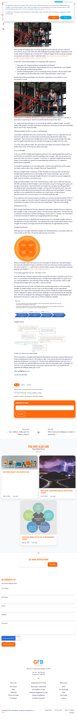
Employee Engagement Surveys (38, 692)
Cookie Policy (47, 9)
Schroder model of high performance (39, 269)
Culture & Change (13, 695)
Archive (29, 385)
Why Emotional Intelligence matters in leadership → (61, 433)
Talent (13, 689)
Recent (17, 385)
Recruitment (13, 687)
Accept (53, 17)
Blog (63, 692)
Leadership (13, 692)
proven (29, 267)
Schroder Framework (38, 698)
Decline (66, 17)
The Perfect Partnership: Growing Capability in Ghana (28, 393)
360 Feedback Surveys (38, 689)
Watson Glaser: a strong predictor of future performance (28, 389)
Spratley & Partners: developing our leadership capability (28, 396)
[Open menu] (74, 4)
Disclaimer (71, 713)
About (63, 687)
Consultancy (13, 698)
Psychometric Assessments (38, 687)
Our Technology (63, 689)
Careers (63, 698)
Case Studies (63, 695)
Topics (22, 385)
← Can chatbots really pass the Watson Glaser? (18, 433)
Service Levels (58, 710)
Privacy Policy (48, 710)
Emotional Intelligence (38, 695)
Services (13, 683)
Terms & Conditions (69, 710)
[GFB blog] (38, 432)
